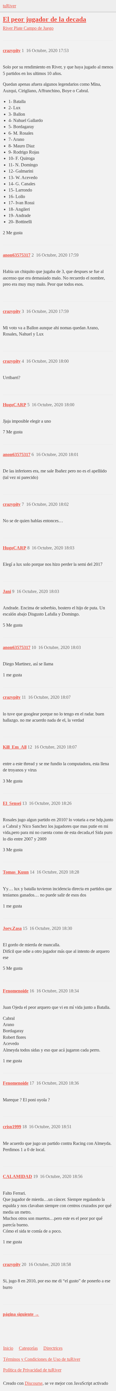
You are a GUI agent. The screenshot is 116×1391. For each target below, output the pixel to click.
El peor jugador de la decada (44, 19)
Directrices (53, 1348)
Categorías (28, 1348)
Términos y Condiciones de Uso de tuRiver (41, 1359)
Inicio (8, 1348)
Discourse (34, 1383)
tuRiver (9, 5)
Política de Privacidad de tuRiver (32, 1370)
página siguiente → (21, 1314)
